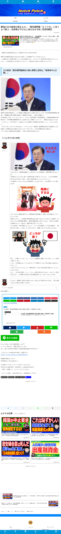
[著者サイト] (10, 327)
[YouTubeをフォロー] (37, 327)
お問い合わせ (45, 529)
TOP (10, 527)
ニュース (29, 377)
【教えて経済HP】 (20, 377)
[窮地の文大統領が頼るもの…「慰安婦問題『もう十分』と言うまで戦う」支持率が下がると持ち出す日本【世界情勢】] (37, 298)
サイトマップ (50, 527)
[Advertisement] (30, 394)
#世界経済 (4, 377)
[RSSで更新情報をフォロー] (44, 332)
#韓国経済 (11, 377)
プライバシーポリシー (15, 529)
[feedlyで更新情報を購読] (16, 332)
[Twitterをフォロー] (23, 327)
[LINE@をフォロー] (51, 327)
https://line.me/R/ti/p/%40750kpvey (14, 355)
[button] (56, 288)
